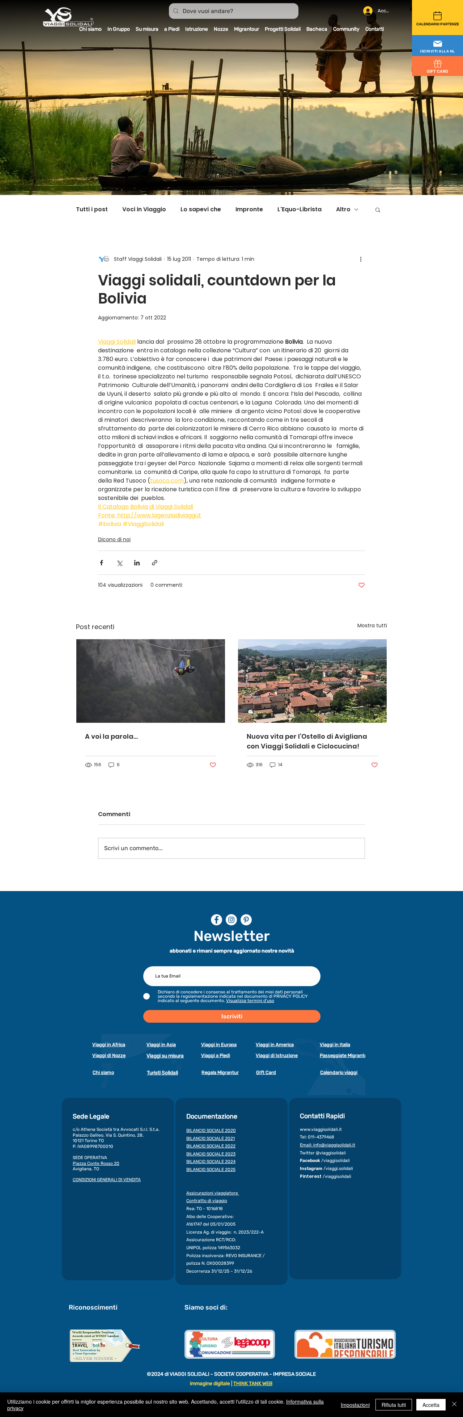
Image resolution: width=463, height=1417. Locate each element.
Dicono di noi (114, 539)
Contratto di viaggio (206, 1200)
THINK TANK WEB (252, 1383)
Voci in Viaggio (144, 209)
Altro (343, 209)
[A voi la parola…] (150, 681)
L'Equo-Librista (299, 209)
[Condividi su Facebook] (101, 562)
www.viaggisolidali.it (321, 1129)
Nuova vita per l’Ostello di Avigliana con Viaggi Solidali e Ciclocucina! (307, 741)
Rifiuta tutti (394, 1404)
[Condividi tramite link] (154, 562)
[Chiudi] (454, 1404)
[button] (437, 46)
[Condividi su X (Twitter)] (119, 562)
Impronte (249, 209)
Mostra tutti (372, 625)
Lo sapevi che (200, 209)
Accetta (430, 1404)
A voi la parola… (111, 736)
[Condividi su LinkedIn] (136, 562)
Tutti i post (92, 209)
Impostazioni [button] (355, 1404)
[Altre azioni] (360, 259)
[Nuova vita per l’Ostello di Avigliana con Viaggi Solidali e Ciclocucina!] (312, 681)
